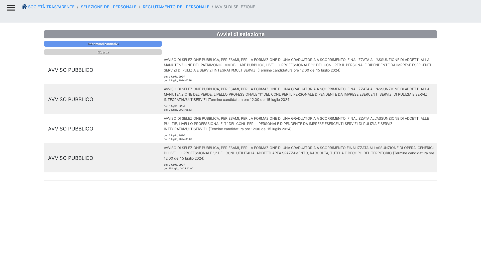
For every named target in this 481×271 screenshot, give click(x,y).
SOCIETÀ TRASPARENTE (51, 6)
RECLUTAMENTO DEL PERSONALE (175, 6)
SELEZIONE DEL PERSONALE (108, 6)
